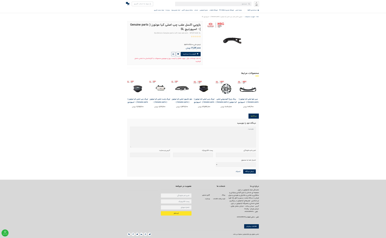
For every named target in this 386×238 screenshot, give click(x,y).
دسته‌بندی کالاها (252, 10)
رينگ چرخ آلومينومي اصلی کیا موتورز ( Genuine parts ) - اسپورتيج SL (226, 102)
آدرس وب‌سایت (164, 150)
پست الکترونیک (207, 150)
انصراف (238, 171)
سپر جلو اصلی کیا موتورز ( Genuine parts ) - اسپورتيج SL (248, 102)
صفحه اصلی (238, 10)
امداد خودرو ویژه (175, 10)
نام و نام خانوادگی (250, 150)
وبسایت (207, 199)
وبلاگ (223, 195)
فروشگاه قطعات (213, 10)
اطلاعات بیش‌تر (251, 226)
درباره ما (168, 10)
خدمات (196, 10)
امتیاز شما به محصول (248, 160)
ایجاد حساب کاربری (159, 10)
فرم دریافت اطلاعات (219, 199)
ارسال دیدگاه (249, 171)
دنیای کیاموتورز (204, 10)
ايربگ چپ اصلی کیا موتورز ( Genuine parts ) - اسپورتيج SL (204, 102)
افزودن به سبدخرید (189, 54)
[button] (129, 4)
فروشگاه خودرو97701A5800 (226, 10)
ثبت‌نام (176, 213)
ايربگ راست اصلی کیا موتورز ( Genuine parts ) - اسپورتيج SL (160, 102)
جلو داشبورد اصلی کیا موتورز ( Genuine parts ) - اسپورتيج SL (182, 102)
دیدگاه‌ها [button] (254, 116)
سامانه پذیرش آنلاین (187, 10)
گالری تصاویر (206, 195)
